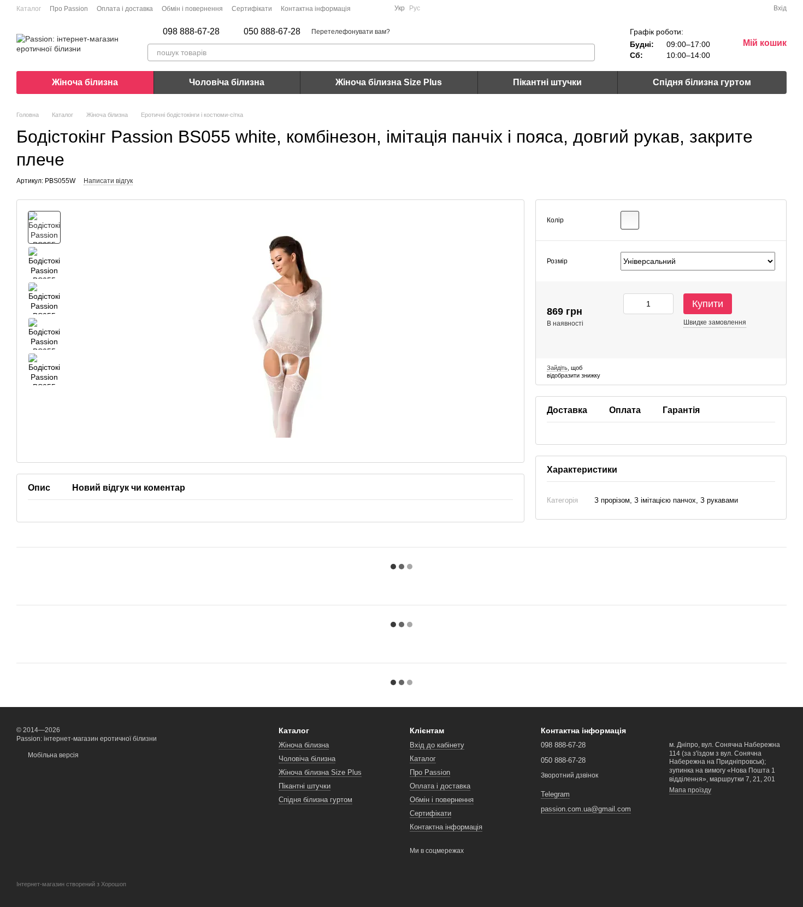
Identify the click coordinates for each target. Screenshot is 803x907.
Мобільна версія (52, 755)
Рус (414, 8)
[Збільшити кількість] (665, 304)
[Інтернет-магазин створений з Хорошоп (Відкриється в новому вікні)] (71, 894)
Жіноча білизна (85, 82)
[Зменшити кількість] (631, 304)
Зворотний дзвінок (569, 775)
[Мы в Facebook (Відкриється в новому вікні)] (366, 8)
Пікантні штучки (547, 82)
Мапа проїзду (690, 790)
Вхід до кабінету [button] (437, 745)
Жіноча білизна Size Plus (388, 82)
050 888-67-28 (272, 31)
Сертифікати (252, 9)
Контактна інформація (316, 9)
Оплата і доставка (125, 9)
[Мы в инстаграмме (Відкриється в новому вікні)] (379, 8)
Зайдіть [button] (557, 367)
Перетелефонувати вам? (350, 32)
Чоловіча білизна (226, 82)
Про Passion (69, 9)
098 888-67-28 (191, 31)
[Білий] (630, 220)
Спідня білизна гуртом (702, 82)
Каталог (28, 9)
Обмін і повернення (192, 9)
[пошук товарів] (586, 52)
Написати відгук (108, 181)
